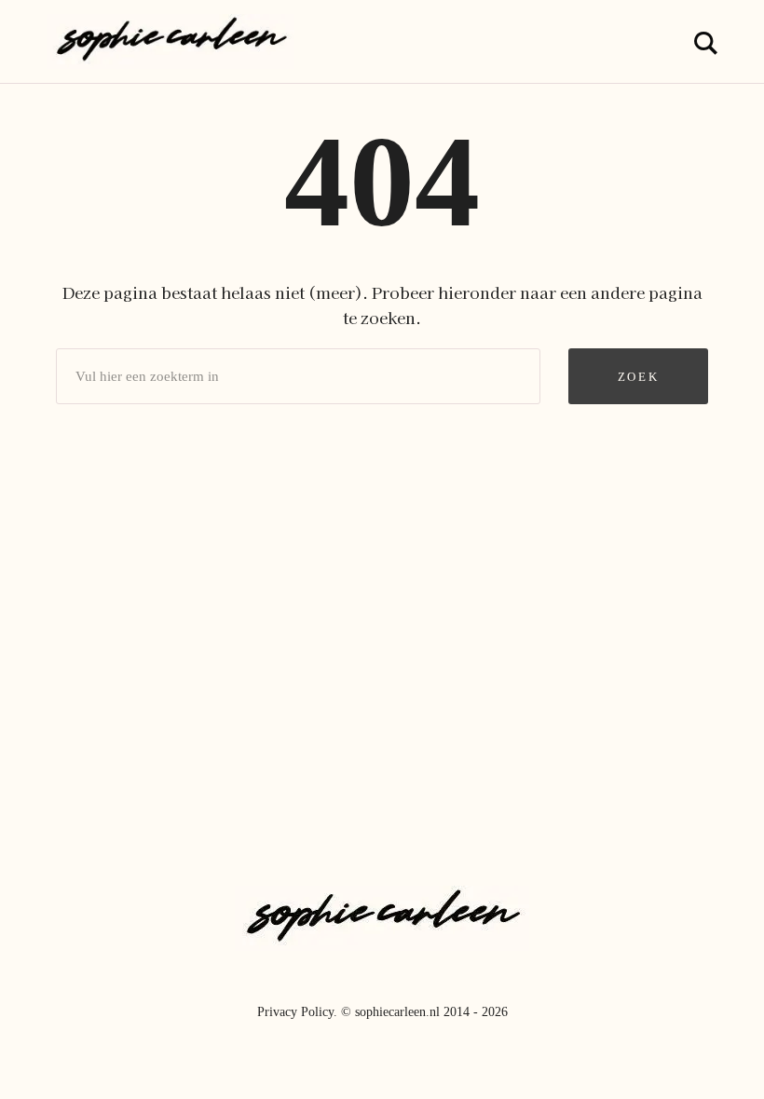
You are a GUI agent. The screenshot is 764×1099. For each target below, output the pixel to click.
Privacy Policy (295, 1012)
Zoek (638, 377)
